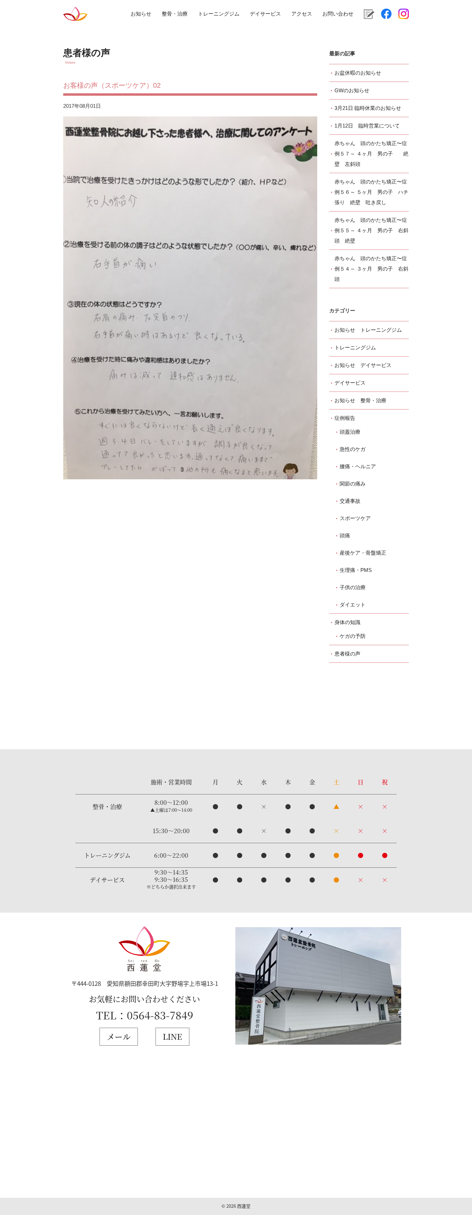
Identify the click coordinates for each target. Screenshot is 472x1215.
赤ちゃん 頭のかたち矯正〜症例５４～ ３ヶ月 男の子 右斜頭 (371, 268)
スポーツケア (355, 518)
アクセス (301, 14)
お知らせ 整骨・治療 (360, 400)
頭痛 (345, 535)
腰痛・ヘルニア (358, 466)
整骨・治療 (175, 14)
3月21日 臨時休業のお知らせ (367, 108)
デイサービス (265, 14)
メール (119, 1036)
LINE (172, 1036)
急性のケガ (353, 449)
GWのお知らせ (351, 90)
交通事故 (350, 501)
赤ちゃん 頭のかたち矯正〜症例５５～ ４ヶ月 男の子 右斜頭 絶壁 (371, 230)
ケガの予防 (353, 636)
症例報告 (344, 418)
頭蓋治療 (350, 432)
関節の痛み (353, 484)
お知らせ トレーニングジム (368, 330)
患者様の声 (347, 654)
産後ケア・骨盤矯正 (363, 553)
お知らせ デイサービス (362, 365)
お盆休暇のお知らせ (357, 73)
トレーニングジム (218, 14)
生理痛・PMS (356, 570)
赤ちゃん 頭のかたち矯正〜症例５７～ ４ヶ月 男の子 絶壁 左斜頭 (371, 153)
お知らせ (141, 14)
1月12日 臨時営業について (367, 126)
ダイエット (353, 605)
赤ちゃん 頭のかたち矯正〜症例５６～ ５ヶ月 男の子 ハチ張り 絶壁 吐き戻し (371, 192)
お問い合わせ (337, 14)
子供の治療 (353, 587)
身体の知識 (347, 622)
